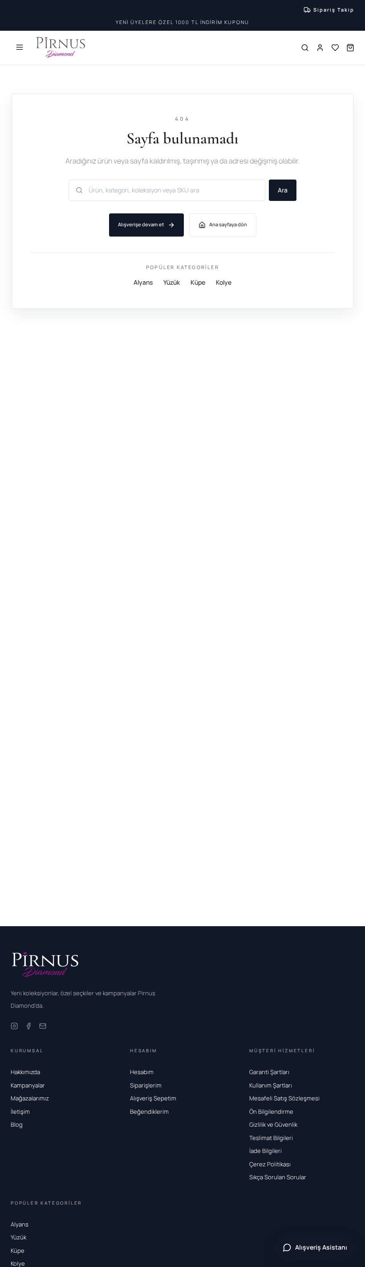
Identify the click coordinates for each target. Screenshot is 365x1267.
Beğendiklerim (149, 1112)
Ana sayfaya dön (228, 224)
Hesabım (142, 1072)
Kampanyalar (28, 1085)
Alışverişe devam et (141, 224)
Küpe (198, 282)
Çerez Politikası (270, 1164)
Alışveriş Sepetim (153, 1098)
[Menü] (19, 47)
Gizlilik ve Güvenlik (273, 1124)
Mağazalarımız (30, 1098)
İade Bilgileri (265, 1151)
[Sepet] (350, 48)
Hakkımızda (25, 1072)
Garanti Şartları (269, 1072)
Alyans (143, 282)
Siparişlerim (146, 1085)
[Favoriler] (335, 48)
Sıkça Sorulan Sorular (277, 1177)
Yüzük (171, 282)
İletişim (20, 1112)
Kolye (223, 282)
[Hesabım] (320, 48)
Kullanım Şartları (270, 1085)
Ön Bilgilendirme (271, 1112)
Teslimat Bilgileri (271, 1138)
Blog (17, 1124)
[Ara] (305, 48)
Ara (283, 190)
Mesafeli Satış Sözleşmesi (284, 1098)
